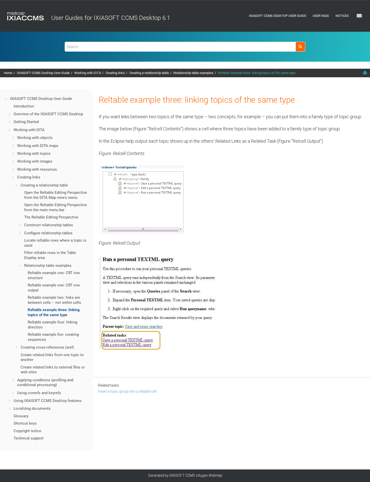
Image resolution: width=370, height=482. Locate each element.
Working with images (34, 161)
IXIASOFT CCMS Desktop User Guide (277, 16)
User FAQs (321, 16)
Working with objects (35, 137)
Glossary (21, 416)
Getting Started (26, 122)
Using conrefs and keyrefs (39, 393)
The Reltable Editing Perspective (51, 217)
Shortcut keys (25, 423)
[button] (6, 98)
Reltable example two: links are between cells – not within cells (54, 300)
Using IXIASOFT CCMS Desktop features (48, 400)
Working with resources (37, 169)
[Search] (300, 47)
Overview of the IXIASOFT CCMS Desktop (48, 114)
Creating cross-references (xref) (47, 347)
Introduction (24, 106)
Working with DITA (87, 73)
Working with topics (34, 153)
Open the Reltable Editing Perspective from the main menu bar (55, 207)
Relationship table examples (193, 73)
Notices (342, 16)
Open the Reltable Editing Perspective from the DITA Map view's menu (55, 195)
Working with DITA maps (37, 145)
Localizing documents (32, 408)
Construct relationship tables (48, 225)
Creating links (115, 73)
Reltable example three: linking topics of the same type (256, 73)
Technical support (29, 438)
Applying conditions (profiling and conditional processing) (45, 382)
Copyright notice (27, 431)
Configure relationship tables (48, 233)
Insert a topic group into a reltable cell (127, 391)
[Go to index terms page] (358, 17)
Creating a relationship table (149, 73)
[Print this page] (365, 73)
